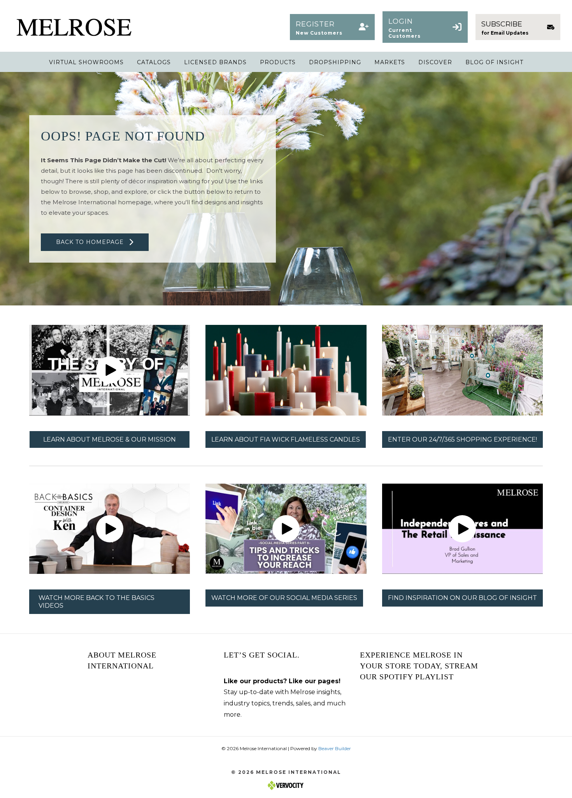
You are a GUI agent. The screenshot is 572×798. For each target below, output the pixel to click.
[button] (332, 27)
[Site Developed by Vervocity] (286, 785)
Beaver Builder (334, 748)
